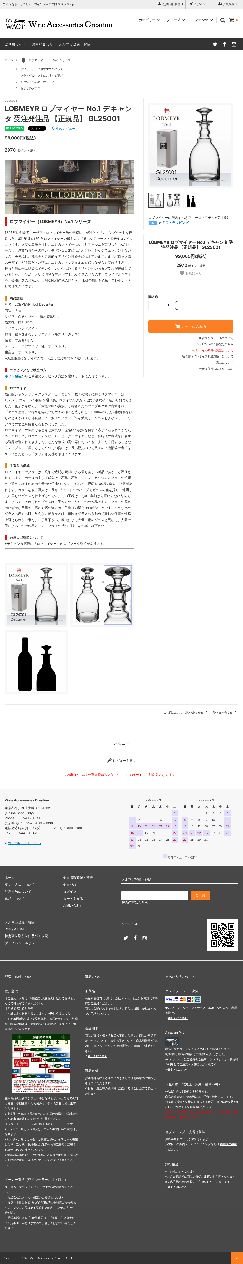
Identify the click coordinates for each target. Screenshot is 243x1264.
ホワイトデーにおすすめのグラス (41, 69)
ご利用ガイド (15, 44)
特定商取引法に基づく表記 (216, 368)
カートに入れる (193, 326)
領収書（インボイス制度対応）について (207, 356)
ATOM (19, 929)
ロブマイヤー (37, 60)
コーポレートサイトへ (24, 843)
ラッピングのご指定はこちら (214, 344)
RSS (8, 929)
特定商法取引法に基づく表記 (26, 936)
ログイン (199, 4)
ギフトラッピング (175, 222)
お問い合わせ (42, 44)
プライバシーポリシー (21, 943)
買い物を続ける (222, 712)
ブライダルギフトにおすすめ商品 (41, 75)
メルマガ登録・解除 (75, 44)
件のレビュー (63, 128)
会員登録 (228, 4)
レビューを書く (124, 760)
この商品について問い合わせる (184, 712)
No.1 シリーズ (62, 60)
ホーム (9, 60)
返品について (224, 362)
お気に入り (193, 273)
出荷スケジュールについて (216, 338)
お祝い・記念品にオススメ (37, 82)
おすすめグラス (30, 88)
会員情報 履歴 (171, 4)
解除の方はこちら (135, 902)
